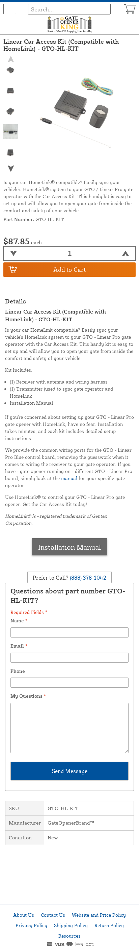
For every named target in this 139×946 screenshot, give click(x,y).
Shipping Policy (71, 925)
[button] (10, 168)
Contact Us (53, 915)
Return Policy (109, 925)
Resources (69, 936)
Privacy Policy (31, 925)
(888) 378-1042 (87, 577)
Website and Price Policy (99, 915)
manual (69, 478)
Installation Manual (69, 547)
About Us (23, 915)
